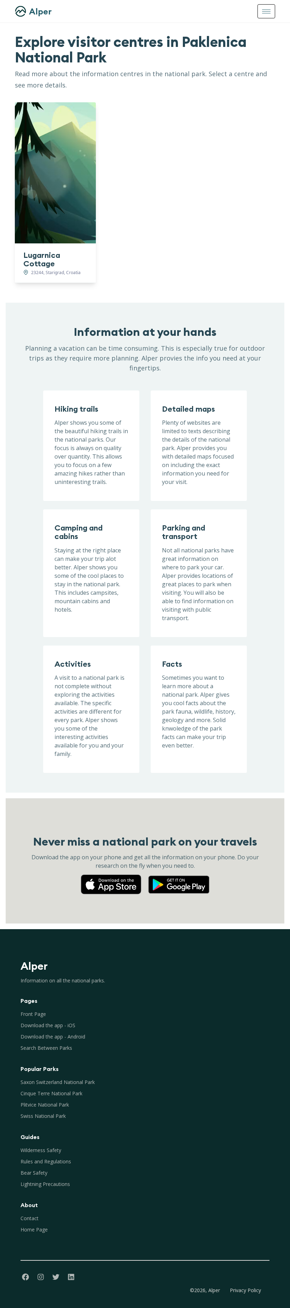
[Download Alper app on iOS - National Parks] (114, 878)
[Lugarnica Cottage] (55, 172)
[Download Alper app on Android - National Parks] (179, 878)
